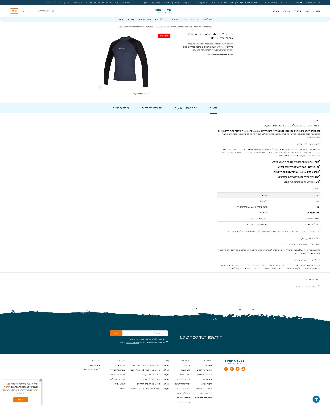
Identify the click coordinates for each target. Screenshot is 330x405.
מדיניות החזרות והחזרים (203, 389)
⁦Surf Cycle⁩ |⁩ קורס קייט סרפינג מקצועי (155, 375)
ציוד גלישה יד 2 (184, 402)
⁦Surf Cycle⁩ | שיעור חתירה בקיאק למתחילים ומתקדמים (149, 389)
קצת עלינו (316, 11)
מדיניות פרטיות (206, 384)
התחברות (314, 3)
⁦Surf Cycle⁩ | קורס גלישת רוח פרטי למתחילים (153, 384)
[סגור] (40, 380)
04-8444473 (93, 365)
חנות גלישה (208, 19)
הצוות (307, 11)
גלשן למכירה (185, 370)
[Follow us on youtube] (238, 369)
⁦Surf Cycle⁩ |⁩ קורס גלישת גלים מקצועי (155, 379)
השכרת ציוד (120, 365)
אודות (132, 19)
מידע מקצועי (146, 19)
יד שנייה (177, 19)
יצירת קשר (297, 11)
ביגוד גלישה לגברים (185, 27)
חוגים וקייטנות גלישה (117, 379)
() (16, 11)
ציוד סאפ (187, 365)
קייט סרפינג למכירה (183, 379)
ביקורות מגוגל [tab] (121, 108)
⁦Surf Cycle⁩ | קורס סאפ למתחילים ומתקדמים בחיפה (151, 365)
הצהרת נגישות (207, 379)
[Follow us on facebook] (226, 369)
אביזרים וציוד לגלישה (182, 384)
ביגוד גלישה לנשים (183, 393)
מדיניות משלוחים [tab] (152, 108)
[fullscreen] (100, 87)
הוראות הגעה (207, 365)
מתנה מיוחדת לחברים (204, 370)
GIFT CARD (120, 384)
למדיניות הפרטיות (132, 343)
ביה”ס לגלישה (162, 19)
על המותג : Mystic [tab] (186, 108)
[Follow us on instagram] (232, 369)
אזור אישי (286, 11)
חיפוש (24, 11)
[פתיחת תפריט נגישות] (316, 399)
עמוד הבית (208, 27)
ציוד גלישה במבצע (191, 19)
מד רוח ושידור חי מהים (204, 375)
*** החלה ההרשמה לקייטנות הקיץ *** (194, 2)
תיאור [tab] (213, 108)
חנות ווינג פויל (185, 375)
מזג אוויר (120, 19)
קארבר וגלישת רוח (183, 398)
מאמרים (276, 11)
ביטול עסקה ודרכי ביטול (203, 398)
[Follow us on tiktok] (243, 369)
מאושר (20, 400)
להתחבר (313, 286)
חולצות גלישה (171, 27)
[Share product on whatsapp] (135, 94)
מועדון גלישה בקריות (117, 370)
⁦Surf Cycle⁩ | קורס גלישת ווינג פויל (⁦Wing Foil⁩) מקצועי (149, 370)
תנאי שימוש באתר (205, 393)
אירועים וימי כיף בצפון (117, 375)
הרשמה (307, 3)
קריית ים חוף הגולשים (90, 369)
